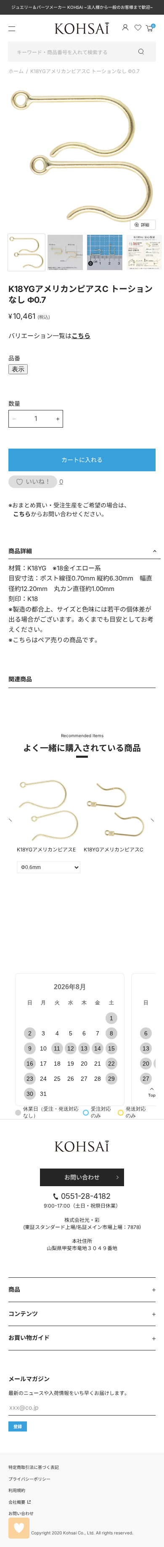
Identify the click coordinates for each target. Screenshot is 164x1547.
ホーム (16, 71)
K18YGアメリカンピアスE (46, 849)
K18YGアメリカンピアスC (113, 849)
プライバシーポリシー (29, 1478)
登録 (17, 1426)
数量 (14, 403)
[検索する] (145, 51)
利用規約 (16, 1490)
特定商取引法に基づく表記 (33, 1467)
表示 (18, 369)
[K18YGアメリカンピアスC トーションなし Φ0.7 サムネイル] (26, 252)
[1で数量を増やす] (58, 419)
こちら (80, 336)
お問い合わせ (82, 1177)
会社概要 (17, 1502)
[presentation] (11, 821)
